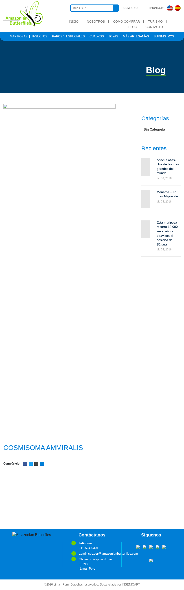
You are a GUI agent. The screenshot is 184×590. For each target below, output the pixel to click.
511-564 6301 (89, 548)
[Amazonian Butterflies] (23, 14)
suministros (164, 36)
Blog (132, 26)
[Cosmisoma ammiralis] (61, 272)
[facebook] (138, 546)
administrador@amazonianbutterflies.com (95, 553)
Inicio (74, 21)
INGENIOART (131, 584)
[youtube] (151, 546)
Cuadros (97, 36)
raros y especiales (68, 36)
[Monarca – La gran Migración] (145, 199)
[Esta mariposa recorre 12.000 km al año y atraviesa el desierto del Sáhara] (145, 229)
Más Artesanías (136, 36)
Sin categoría (154, 129)
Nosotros (96, 21)
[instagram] (164, 546)
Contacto (154, 26)
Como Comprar (126, 21)
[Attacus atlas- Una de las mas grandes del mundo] (145, 167)
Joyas (113, 36)
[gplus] (157, 546)
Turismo (155, 21)
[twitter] (144, 546)
